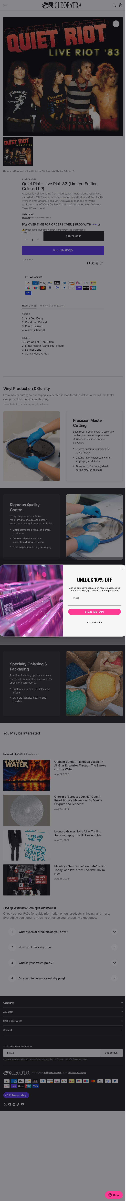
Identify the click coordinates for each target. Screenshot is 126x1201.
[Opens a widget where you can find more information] (111, 1195)
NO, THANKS (93, 622)
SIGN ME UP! (93, 611)
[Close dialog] (121, 568)
